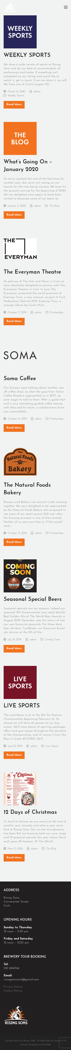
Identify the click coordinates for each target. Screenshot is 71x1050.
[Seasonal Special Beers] (20, 575)
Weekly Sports (16, 95)
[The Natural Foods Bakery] (20, 461)
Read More (14, 104)
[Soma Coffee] (20, 355)
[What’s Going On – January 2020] (20, 138)
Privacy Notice (14, 986)
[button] (66, 7)
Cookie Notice (13, 990)
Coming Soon (52, 639)
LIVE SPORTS (22, 706)
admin (37, 91)
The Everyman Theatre (32, 272)
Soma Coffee (20, 378)
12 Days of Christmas (30, 812)
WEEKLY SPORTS (27, 55)
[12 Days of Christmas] (20, 788)
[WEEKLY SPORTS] (20, 31)
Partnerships (56, 312)
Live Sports (52, 746)
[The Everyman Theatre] (20, 248)
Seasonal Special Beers (33, 599)
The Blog (54, 206)
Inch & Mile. (46, 1045)
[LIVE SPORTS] (20, 682)
